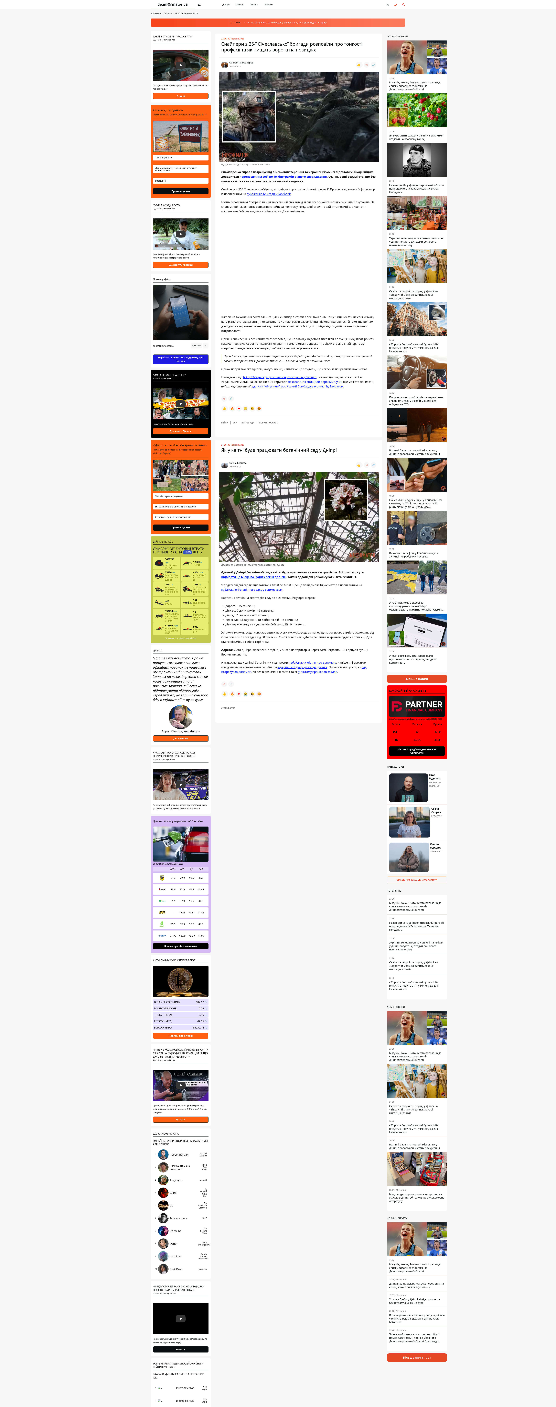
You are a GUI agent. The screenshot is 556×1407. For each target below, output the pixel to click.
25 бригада (248, 422)
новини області (268, 422)
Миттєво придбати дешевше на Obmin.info (417, 751)
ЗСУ (235, 422)
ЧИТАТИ (180, 1349)
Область (240, 4)
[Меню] (199, 4)
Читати (180, 1119)
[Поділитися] (367, 65)
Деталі (181, 96)
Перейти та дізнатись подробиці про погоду (180, 359)
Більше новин (417, 679)
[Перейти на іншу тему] (395, 4)
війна (224, 422)
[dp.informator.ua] (173, 4)
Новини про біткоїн (181, 1035)
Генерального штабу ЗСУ (185, 638)
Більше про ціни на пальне (180, 946)
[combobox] (200, 345)
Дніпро (225, 4)
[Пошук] (403, 4)
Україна (254, 4)
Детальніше (180, 738)
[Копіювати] (373, 65)
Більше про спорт (417, 1357)
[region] (181, 354)
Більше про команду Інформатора (417, 879)
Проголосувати (180, 191)
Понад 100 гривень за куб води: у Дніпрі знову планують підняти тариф (286, 22)
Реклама (269, 4)
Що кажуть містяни (181, 264)
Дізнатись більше (181, 431)
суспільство (228, 708)
